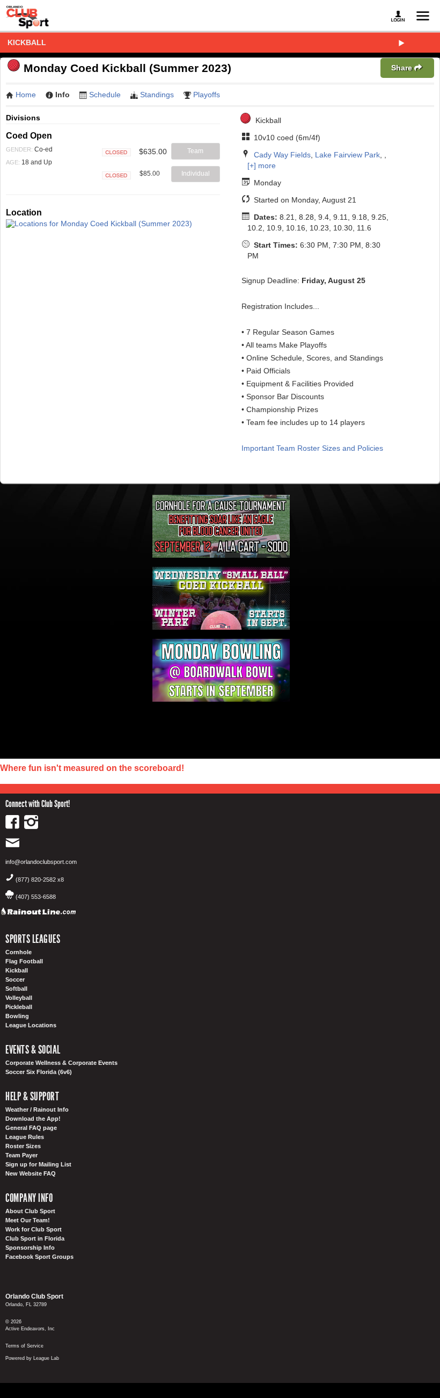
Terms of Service (24, 1346)
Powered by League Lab (32, 1358)
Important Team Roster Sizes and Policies (312, 448)
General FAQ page (31, 1128)
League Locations (30, 1025)
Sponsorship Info (30, 1247)
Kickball (27, 42)
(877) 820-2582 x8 (40, 879)
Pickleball (18, 1007)
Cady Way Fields (282, 154)
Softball (16, 988)
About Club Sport (30, 1211)
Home (26, 94)
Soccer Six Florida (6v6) (38, 1072)
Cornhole (18, 952)
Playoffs (206, 94)
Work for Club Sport (33, 1229)
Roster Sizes (23, 1146)
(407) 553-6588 (36, 896)
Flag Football (24, 961)
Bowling (17, 1016)
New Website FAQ (30, 1173)
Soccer (15, 979)
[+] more (261, 165)
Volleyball (18, 998)
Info (62, 94)
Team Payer (21, 1155)
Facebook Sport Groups (39, 1256)
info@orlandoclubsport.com (41, 862)
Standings (157, 94)
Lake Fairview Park (347, 154)
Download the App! (33, 1118)
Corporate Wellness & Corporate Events (61, 1063)
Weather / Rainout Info (37, 1109)
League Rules (24, 1137)
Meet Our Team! (27, 1220)
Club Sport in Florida (34, 1238)
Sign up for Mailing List (38, 1164)
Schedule (105, 94)
